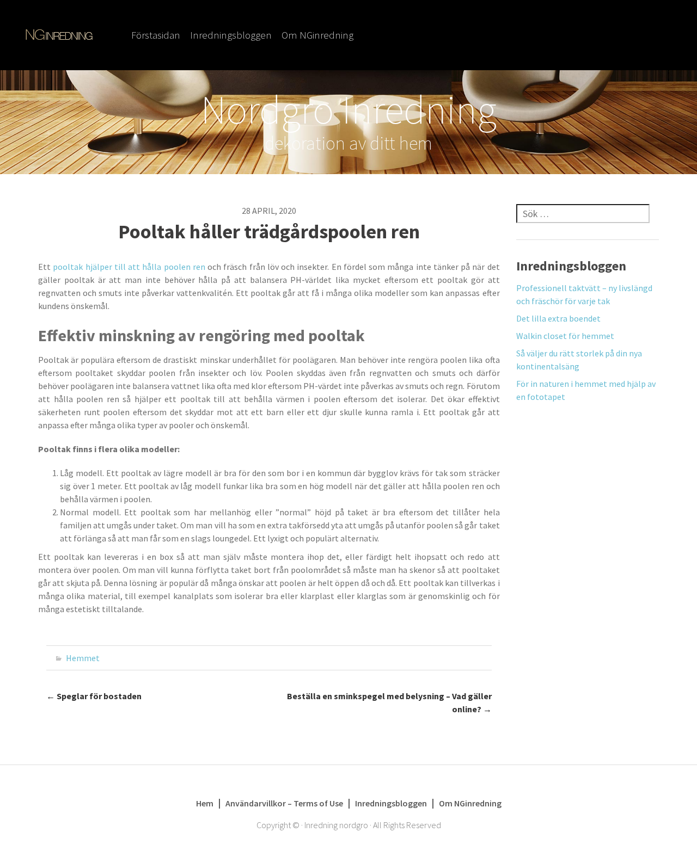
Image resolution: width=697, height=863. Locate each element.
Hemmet (83, 657)
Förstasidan (155, 34)
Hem (204, 803)
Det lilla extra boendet (558, 318)
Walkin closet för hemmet (565, 335)
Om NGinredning (317, 34)
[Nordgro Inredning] (59, 33)
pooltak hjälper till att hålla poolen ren (129, 266)
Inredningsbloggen (231, 34)
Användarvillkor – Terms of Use (284, 803)
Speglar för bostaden (94, 696)
